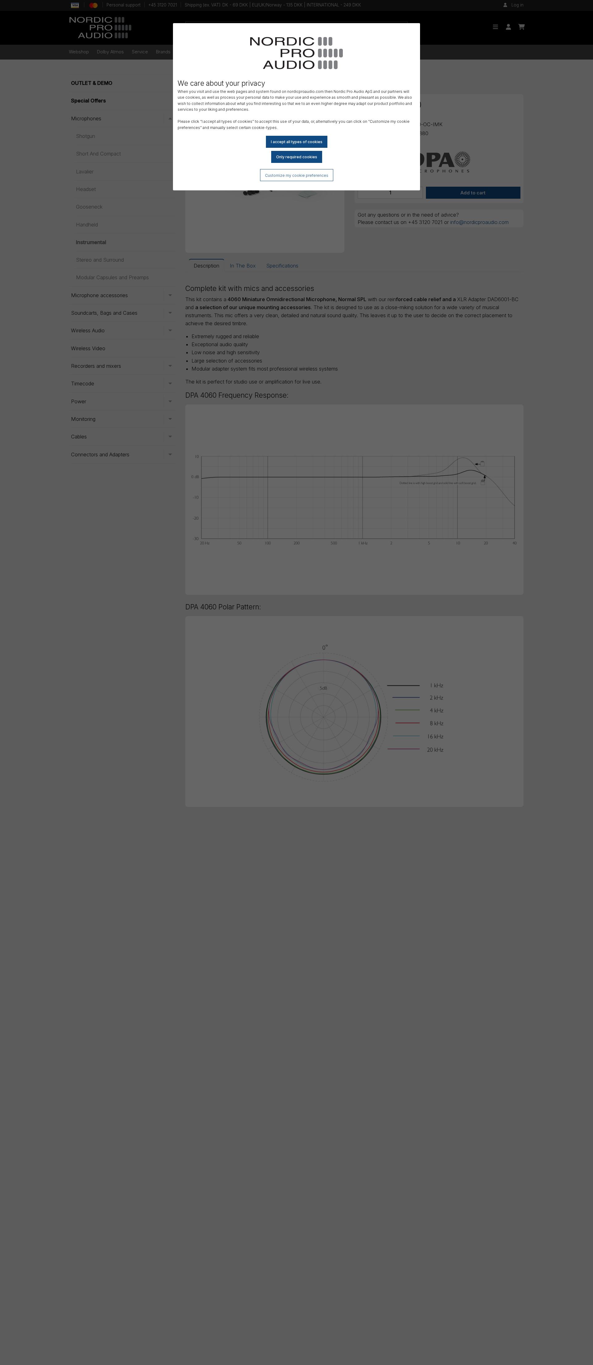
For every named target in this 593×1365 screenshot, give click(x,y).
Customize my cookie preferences (296, 175)
